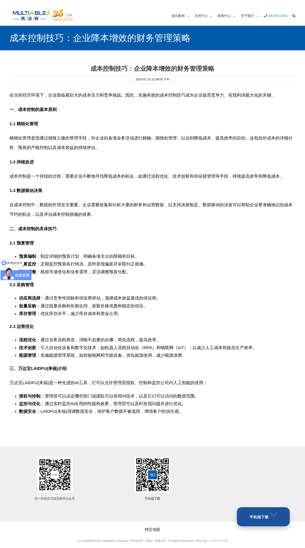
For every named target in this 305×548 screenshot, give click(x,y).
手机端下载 (259, 517)
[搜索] (293, 15)
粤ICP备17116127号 (209, 541)
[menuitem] (182, 15)
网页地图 (152, 529)
